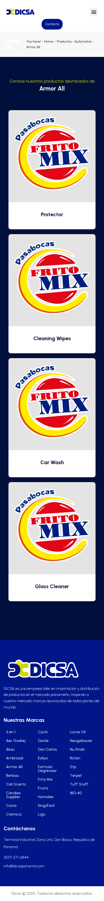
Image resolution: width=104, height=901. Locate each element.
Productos (64, 41)
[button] (94, 12)
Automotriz (82, 41)
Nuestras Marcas (24, 720)
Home (48, 41)
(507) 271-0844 (16, 857)
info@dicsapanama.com (24, 866)
